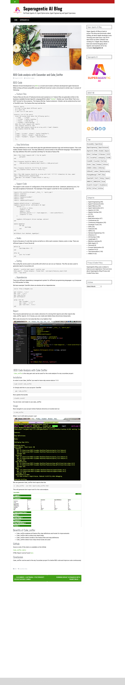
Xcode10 (89, 185)
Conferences (92, 220)
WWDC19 (89, 181)
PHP (99, 174)
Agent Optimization (94, 208)
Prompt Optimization (95, 247)
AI (89, 214)
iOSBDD (89, 168)
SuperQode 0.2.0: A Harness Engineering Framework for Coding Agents (40, 2)
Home (15, 20)
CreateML (89, 161)
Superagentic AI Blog (42, 8)
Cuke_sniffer (17, 373)
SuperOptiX (90, 178)
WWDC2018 (97, 181)
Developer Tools (93, 224)
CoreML (108, 157)
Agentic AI (90, 151)
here (31, 553)
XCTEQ (89, 188)
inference (105, 164)
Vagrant (107, 178)
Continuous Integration (95, 222)
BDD (36, 86)
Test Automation (93, 251)
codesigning (101, 157)
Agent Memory (93, 206)
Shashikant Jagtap (29, 78)
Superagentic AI (24, 20)
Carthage (94, 154)
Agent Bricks (98, 144)
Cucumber (21, 568)
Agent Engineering (92, 147)
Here (97, 273)
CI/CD (108, 154)
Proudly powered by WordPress (22, 681)
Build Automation (93, 218)
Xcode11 (96, 185)
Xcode (103, 181)
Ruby (26, 568)
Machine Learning (105, 171)
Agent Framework (103, 147)
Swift (96, 178)
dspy (94, 164)
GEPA (90, 231)
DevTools (103, 161)
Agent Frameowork (94, 204)
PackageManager (92, 174)
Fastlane (99, 164)
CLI (88, 157)
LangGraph (91, 239)
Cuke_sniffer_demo (19, 550)
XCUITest (100, 188)
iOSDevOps (102, 168)
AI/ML (96, 151)
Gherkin (53, 99)
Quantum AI (92, 249)
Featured (91, 229)
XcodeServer (103, 185)
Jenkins (96, 171)
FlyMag (40, 681)
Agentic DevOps (93, 212)
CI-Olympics (102, 154)
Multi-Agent (92, 243)
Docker (89, 164)
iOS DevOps (92, 237)
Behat (88, 154)
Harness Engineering (94, 233)
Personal (91, 245)
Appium (107, 151)
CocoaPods (93, 157)
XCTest (95, 188)
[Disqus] (47, 607)
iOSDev (95, 168)
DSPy (90, 227)
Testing (102, 178)
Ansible (101, 151)
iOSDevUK (89, 171)
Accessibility (90, 144)
